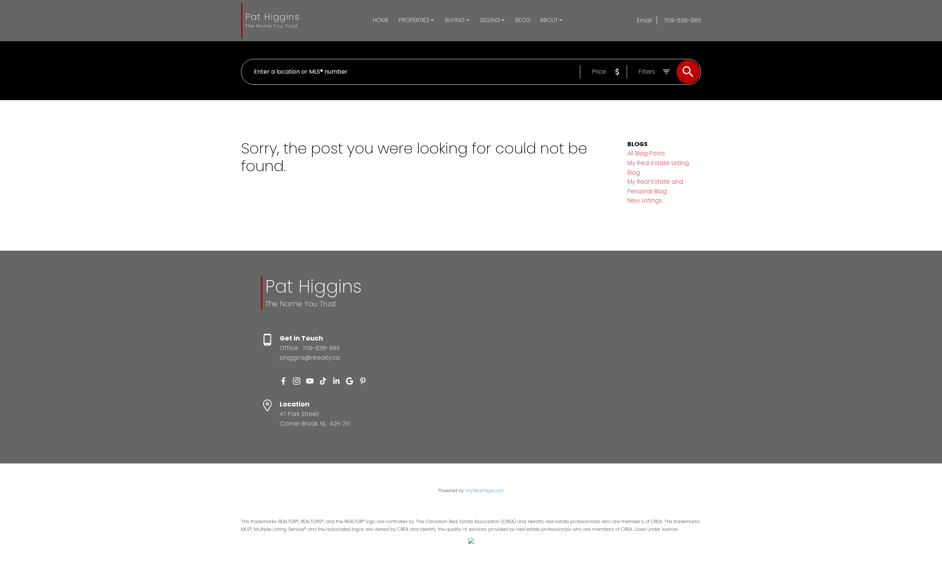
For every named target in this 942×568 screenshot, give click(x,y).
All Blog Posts (646, 153)
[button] (283, 381)
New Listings (644, 200)
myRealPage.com (484, 490)
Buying (455, 20)
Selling (490, 20)
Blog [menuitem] (523, 20)
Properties (414, 20)
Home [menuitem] (381, 20)
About (549, 20)
